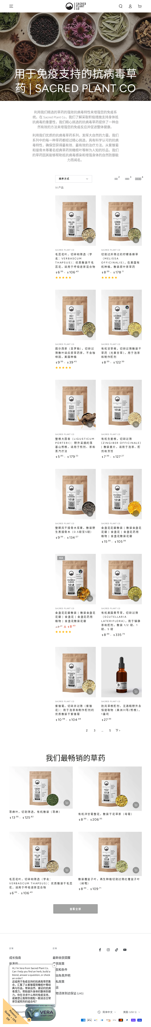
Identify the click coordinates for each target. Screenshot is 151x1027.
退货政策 (58, 964)
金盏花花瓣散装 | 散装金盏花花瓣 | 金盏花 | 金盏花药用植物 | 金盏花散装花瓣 (121, 532)
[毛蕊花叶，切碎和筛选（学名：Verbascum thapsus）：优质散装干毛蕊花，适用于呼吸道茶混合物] (75, 220)
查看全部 (75, 909)
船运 (56, 987)
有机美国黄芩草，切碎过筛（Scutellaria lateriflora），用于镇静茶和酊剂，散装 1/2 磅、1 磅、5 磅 (121, 621)
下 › (117, 730)
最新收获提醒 (61, 958)
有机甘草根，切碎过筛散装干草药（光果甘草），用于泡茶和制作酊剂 (121, 352)
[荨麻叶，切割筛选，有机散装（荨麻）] (41, 787)
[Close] (28, 1019)
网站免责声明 (61, 975)
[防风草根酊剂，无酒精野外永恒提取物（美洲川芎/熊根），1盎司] (121, 672)
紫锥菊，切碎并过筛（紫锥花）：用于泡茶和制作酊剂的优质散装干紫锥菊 (74, 710)
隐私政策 (58, 982)
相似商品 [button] (136, 513)
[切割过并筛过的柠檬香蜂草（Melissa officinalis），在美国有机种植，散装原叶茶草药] (121, 220)
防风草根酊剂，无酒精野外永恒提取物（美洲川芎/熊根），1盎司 (121, 710)
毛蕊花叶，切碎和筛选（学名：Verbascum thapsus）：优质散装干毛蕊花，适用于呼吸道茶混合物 (41, 883)
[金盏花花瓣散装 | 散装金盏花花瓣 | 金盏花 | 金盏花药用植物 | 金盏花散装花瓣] (121, 494)
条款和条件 (60, 970)
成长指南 (15, 958)
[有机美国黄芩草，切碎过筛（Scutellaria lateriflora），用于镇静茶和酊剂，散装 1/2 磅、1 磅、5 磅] (121, 579)
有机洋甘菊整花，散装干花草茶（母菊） (106, 814)
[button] (120, 6)
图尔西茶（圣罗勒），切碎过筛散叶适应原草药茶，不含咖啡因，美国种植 (75, 352)
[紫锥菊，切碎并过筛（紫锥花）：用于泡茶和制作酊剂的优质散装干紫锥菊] (75, 672)
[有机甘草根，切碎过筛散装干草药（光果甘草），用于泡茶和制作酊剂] (121, 315)
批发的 (13, 964)
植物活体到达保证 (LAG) (68, 993)
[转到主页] (75, 6)
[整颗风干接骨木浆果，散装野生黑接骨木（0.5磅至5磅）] (75, 494)
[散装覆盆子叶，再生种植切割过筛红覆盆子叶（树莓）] (110, 854)
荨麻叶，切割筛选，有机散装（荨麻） (35, 811)
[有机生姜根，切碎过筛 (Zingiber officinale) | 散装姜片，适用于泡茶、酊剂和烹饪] (121, 405)
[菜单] (11, 6)
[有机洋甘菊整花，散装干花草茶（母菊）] (110, 788)
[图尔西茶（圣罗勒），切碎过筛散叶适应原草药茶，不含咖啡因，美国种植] (75, 315)
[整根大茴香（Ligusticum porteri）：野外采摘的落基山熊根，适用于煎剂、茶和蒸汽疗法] (75, 405)
